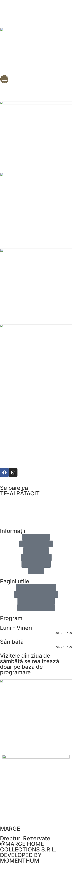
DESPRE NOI (36, 444)
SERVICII (36, 452)
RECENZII (36, 428)
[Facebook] (4, 472)
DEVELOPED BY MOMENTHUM (21, 858)
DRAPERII (36, 436)
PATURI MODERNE (36, 412)
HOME (36, 404)
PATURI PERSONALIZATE (36, 420)
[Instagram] (13, 472)
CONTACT (36, 460)
